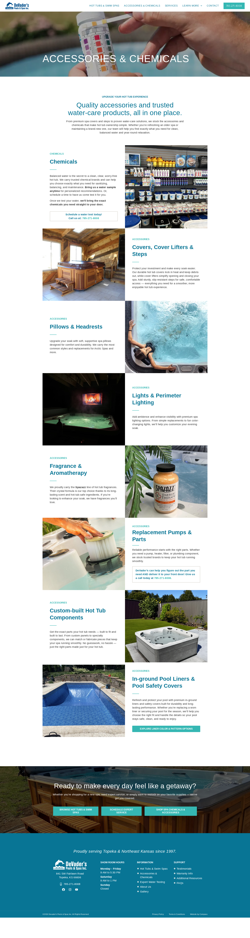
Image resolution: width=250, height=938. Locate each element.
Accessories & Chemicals (142, 5)
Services (171, 5)
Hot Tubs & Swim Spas (104, 5)
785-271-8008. (163, 578)
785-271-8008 (90, 218)
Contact (213, 5)
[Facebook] (63, 889)
